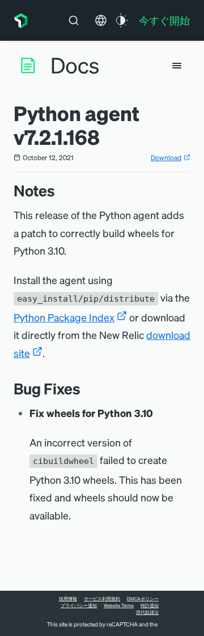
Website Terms (119, 605)
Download (166, 157)
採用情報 (68, 598)
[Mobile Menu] (176, 65)
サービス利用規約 (102, 598)
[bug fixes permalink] (86, 388)
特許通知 (150, 605)
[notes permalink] (60, 190)
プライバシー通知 (79, 605)
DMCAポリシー (143, 598)
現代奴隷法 (147, 612)
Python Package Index (64, 317)
